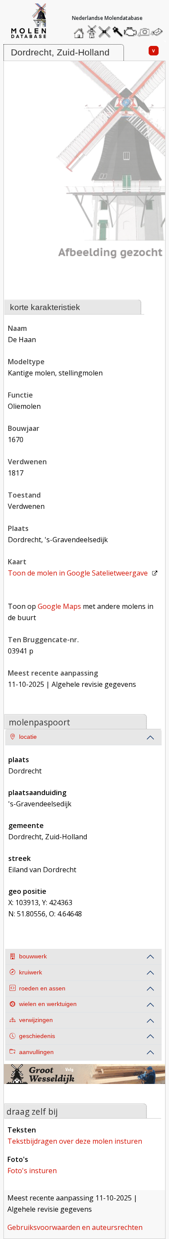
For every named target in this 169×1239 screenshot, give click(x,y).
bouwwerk (33, 956)
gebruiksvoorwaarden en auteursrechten (75, 1227)
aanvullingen (36, 1052)
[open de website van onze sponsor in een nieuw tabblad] (85, 1079)
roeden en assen (42, 988)
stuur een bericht (159, 32)
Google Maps (59, 606)
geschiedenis (37, 1036)
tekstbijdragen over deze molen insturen (74, 1141)
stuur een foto (144, 32)
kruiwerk (30, 972)
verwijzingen (36, 1020)
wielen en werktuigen (48, 1004)
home (80, 30)
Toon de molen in (78, 573)
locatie (28, 737)
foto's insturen (32, 1170)
